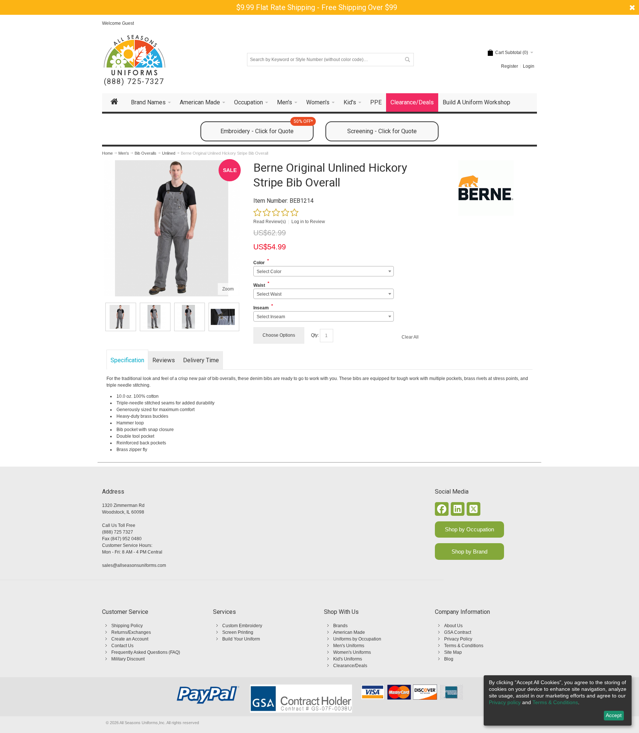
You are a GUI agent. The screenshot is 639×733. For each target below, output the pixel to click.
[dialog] (558, 700)
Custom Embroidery (242, 625)
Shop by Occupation (469, 529)
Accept (614, 715)
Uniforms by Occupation (357, 639)
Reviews (163, 360)
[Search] (407, 59)
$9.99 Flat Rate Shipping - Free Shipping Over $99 (316, 7)
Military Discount (128, 659)
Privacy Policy (458, 639)
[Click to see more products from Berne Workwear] (486, 188)
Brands (340, 625)
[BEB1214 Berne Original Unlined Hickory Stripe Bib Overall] (121, 317)
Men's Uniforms (348, 645)
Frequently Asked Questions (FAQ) (145, 652)
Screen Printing (237, 632)
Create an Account (129, 639)
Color (259, 262)
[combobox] (323, 271)
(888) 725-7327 (134, 81)
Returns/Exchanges (131, 632)
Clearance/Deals (350, 665)
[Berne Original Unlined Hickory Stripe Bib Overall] (172, 163)
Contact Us (122, 645)
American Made (349, 632)
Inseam (261, 307)
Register (509, 66)
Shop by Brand (469, 551)
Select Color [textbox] (269, 271)
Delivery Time (201, 360)
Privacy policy (505, 702)
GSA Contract (457, 632)
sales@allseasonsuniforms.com (134, 565)
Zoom (228, 289)
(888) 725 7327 (117, 532)
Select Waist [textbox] (269, 294)
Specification (127, 360)
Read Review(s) (269, 221)
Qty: (315, 335)
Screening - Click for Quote (382, 131)
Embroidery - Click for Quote (266, 128)
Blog (448, 659)
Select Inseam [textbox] (271, 316)
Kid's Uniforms (347, 659)
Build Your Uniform (241, 639)
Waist (259, 285)
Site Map (453, 652)
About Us (453, 625)
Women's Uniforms (352, 652)
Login (528, 66)
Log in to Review (308, 221)
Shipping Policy (127, 625)
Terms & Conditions (463, 645)
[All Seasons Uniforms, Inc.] (134, 55)
